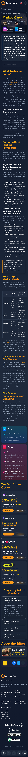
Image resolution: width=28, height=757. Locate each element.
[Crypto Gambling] (14, 753)
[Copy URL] (23, 663)
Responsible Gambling (20, 703)
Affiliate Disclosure (19, 701)
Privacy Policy (18, 697)
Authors (3, 699)
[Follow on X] (21, 649)
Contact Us (4, 697)
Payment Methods (5, 719)
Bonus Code (20, 510)
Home (4, 13)
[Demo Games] (19, 753)
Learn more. (8, 9)
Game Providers (5, 710)
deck (10, 84)
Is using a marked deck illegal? (11, 622)
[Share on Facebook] (14, 663)
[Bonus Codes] (9, 753)
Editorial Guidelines (6, 701)
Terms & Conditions (20, 694)
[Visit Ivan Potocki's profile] (6, 651)
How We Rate (4, 703)
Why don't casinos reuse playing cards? (12, 636)
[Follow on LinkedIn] (24, 649)
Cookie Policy (18, 699)
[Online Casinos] (3, 753)
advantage (14, 82)
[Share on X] (18, 663)
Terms (9, 13)
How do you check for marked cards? (11, 629)
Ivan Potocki (17, 650)
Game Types (4, 712)
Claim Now (8, 510)
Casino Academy (5, 714)
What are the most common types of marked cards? (12, 601)
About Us (3, 694)
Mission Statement (6, 680)
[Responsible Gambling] (24, 753)
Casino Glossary (5, 716)
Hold (7, 342)
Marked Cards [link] (16, 13)
